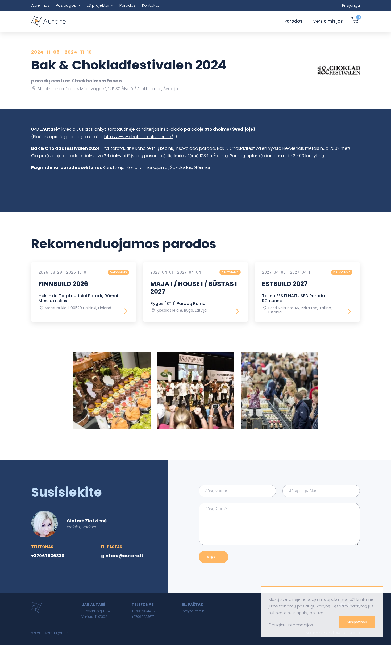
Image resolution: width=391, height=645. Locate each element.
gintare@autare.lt (122, 556)
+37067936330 (47, 556)
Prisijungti (351, 5)
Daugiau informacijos (291, 625)
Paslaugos (66, 5)
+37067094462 (144, 611)
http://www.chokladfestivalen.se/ (138, 137)
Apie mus (40, 5)
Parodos (127, 5)
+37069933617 (143, 616)
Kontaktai (151, 5)
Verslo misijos (328, 21)
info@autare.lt (193, 611)
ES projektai (98, 5)
